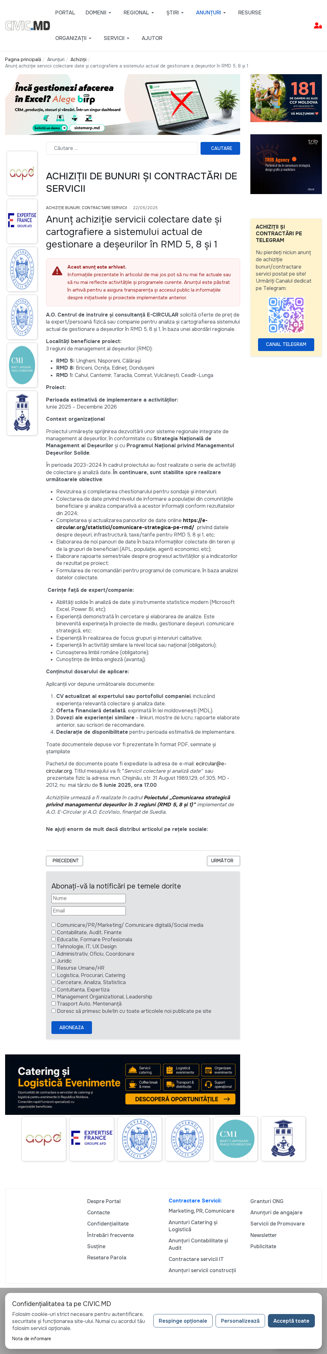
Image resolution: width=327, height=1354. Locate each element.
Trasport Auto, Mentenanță (89, 1003)
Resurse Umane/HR (80, 968)
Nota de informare (31, 1339)
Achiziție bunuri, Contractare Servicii (86, 207)
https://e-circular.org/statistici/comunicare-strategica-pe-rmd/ (132, 524)
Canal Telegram (286, 344)
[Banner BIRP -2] (122, 104)
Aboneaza (71, 1027)
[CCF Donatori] (286, 97)
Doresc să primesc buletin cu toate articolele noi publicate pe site (134, 1011)
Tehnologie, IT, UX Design (87, 946)
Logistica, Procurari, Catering (91, 975)
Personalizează (240, 1321)
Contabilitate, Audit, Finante (89, 932)
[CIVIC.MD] (27, 25)
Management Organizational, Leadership (104, 996)
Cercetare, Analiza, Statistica (91, 982)
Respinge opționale (183, 1321)
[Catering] (122, 1084)
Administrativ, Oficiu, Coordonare (95, 954)
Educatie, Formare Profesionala (94, 939)
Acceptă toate (291, 1321)
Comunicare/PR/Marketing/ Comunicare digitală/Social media (130, 925)
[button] (99, 13)
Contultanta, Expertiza (83, 989)
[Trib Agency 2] (286, 163)
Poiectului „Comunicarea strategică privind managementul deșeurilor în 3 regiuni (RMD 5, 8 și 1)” (138, 801)
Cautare (221, 148)
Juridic (64, 961)
